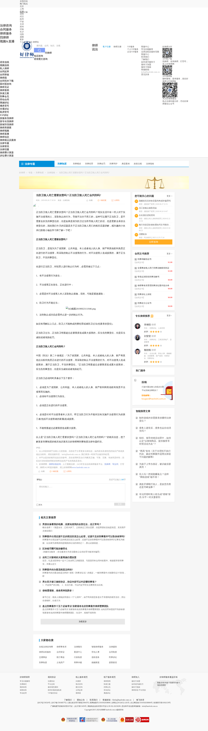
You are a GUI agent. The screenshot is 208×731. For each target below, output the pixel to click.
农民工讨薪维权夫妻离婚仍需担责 (59, 557)
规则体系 (23, 687)
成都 (22, 37)
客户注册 (107, 47)
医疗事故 (61, 657)
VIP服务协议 (52, 693)
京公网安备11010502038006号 (141, 703)
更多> (169, 315)
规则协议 (52, 677)
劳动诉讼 (107, 690)
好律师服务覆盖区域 (168, 677)
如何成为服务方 (148, 62)
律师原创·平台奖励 (139, 690)
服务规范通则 (53, 687)
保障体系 (23, 690)
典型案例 (126, 164)
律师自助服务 (45, 652)
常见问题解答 (147, 49)
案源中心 (78, 652)
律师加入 (136, 677)
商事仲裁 (78, 662)
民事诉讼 (113, 657)
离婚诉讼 (107, 693)
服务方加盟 (146, 64)
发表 (120, 504)
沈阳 (22, 34)
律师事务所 (62, 647)
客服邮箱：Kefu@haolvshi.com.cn (117, 700)
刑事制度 (40, 173)
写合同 (115, 464)
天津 (22, 24)
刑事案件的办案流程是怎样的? (57, 569)
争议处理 (23, 693)
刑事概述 (77, 164)
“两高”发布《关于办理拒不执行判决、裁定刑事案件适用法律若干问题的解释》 (155, 454)
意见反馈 (145, 74)
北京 (22, 6)
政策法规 (138, 164)
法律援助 (113, 647)
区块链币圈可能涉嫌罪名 (54, 548)
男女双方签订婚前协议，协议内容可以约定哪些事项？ (69, 582)
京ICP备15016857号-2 (59, 703)
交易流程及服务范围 (150, 52)
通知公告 (81, 700)
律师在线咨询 (55, 464)
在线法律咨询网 (46, 647)
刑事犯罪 (89, 164)
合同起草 (79, 690)
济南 (22, 29)
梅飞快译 (140, 700)
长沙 (22, 32)
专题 (30, 173)
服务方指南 (146, 67)
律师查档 (107, 681)
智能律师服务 (97, 647)
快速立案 (107, 684)
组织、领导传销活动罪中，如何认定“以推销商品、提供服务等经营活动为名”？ (155, 441)
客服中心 (145, 54)
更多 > (169, 196)
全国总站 (24, 1)
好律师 (22, 173)
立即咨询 (153, 242)
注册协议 (51, 681)
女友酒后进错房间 (147, 215)
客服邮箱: (145, 70)
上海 (22, 9)
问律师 (78, 681)
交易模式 (23, 684)
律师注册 (117, 47)
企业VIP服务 (132, 52)
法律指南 (150, 164)
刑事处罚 (101, 164)
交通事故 (43, 657)
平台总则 (51, 684)
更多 (22, 39)
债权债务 (95, 657)
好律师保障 (25, 677)
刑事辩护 (113, 164)
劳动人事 (95, 652)
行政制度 (78, 657)
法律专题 (30, 163)
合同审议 (61, 652)
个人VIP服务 (132, 49)
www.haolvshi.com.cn (80, 467)
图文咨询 (79, 687)
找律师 (107, 464)
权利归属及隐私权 (54, 690)
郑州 (22, 27)
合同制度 (113, 652)
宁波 (22, 22)
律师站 (36, 42)
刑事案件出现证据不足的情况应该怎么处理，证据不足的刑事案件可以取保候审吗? (83, 536)
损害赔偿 (113, 662)
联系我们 (145, 57)
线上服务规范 (82, 677)
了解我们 (145, 59)
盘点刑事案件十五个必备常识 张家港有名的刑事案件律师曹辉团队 (75, 606)
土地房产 (61, 662)
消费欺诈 (143, 234)
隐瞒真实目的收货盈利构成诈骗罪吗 (155, 201)
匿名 (40, 505)
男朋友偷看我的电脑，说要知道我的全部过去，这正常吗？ (71, 524)
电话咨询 (79, 684)
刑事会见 (107, 687)
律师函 (78, 693)
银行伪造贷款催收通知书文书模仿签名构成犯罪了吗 (155, 225)
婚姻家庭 (95, 662)
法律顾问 (78, 647)
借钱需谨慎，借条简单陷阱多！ (58, 590)
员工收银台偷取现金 (148, 208)
